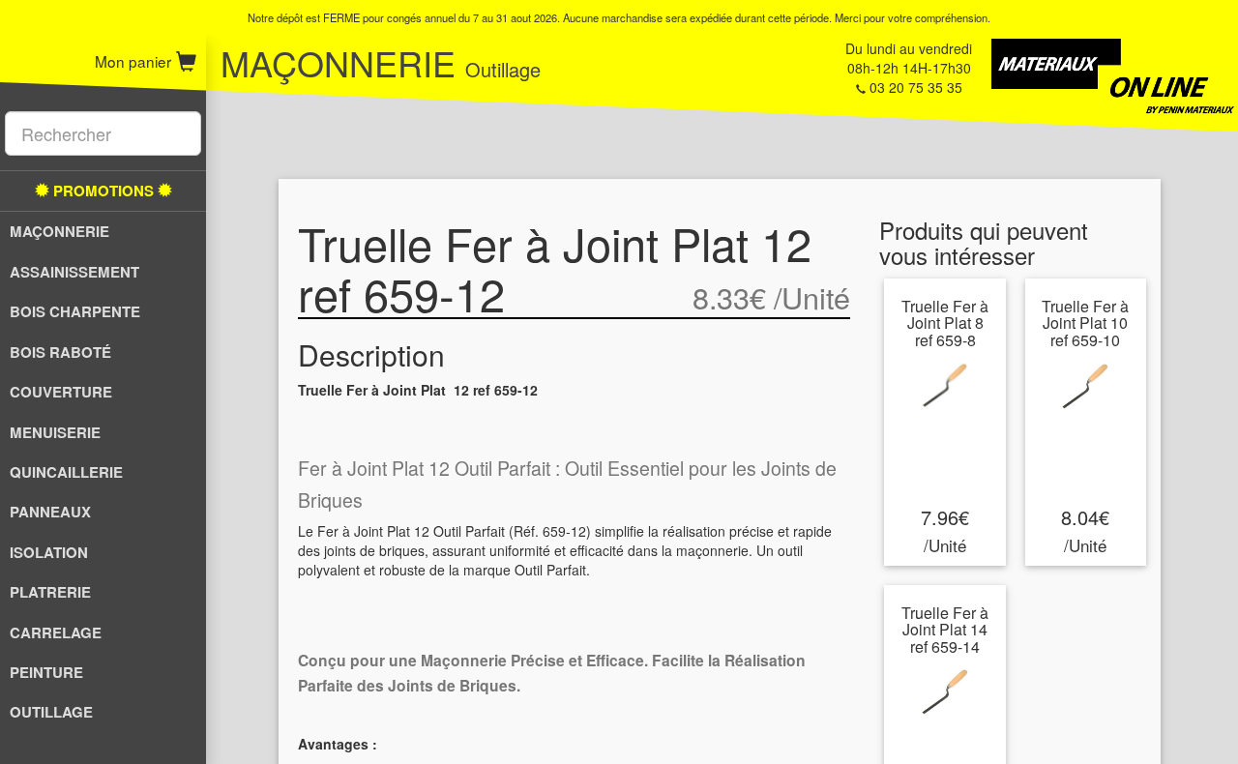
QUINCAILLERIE (66, 472)
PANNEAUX (50, 511)
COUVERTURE (61, 391)
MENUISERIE (55, 432)
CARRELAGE (56, 632)
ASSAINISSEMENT (74, 271)
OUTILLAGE (51, 711)
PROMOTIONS (103, 190)
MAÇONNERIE (59, 231)
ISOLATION (49, 552)
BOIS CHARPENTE (75, 311)
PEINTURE (46, 672)
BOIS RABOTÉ (60, 352)
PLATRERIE (50, 591)
